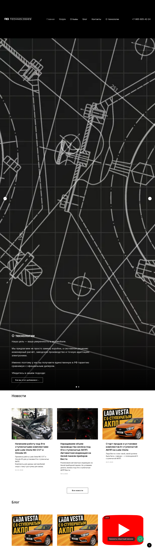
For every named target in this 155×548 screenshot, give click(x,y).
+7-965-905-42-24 (141, 19)
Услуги (62, 19)
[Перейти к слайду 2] (78, 386)
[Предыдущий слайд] (5, 198)
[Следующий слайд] (150, 198)
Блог (84, 19)
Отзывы (74, 19)
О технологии (112, 19)
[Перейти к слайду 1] (76, 386)
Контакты (96, 19)
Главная (51, 19)
